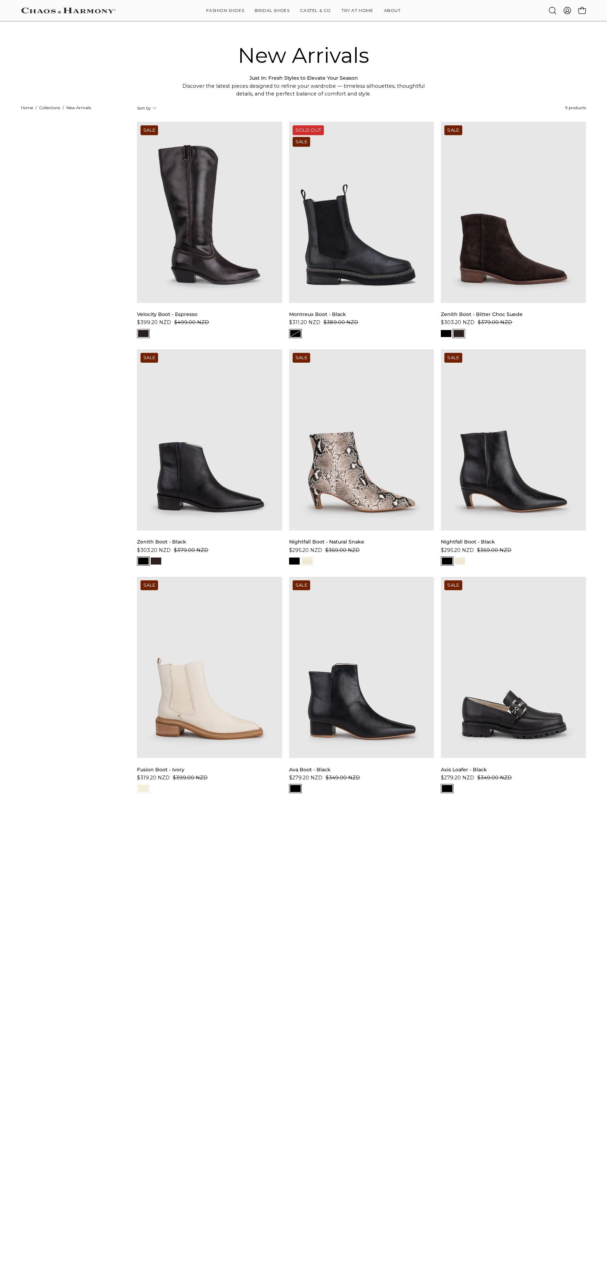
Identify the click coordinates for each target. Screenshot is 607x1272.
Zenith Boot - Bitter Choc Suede (482, 314)
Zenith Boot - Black (161, 541)
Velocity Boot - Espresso (167, 314)
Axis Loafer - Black (464, 769)
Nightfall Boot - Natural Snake (326, 541)
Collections (49, 107)
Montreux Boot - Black (317, 314)
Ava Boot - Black (310, 769)
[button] (392, 10)
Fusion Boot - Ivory (160, 769)
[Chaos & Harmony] (68, 10)
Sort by (144, 108)
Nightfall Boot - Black (468, 541)
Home (27, 107)
